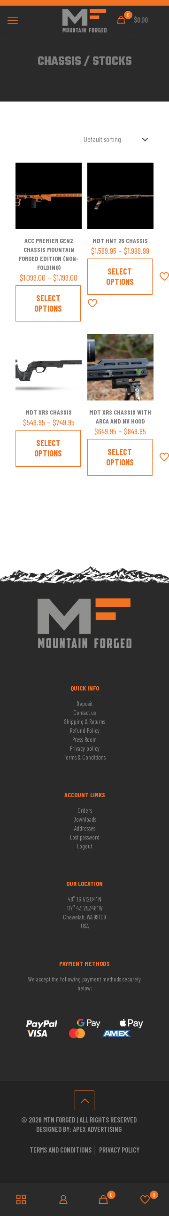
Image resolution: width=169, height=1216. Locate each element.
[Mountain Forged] (84, 19)
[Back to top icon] (84, 1100)
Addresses (84, 828)
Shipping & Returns (84, 721)
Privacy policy (85, 748)
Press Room (84, 739)
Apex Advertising (97, 1129)
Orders (84, 810)
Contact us (84, 712)
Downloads (84, 819)
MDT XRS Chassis (48, 412)
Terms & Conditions (85, 757)
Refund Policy (85, 730)
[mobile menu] (13, 20)
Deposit (84, 703)
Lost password (85, 837)
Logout (84, 846)
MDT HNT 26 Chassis (120, 240)
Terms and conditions (61, 1149)
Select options (48, 303)
